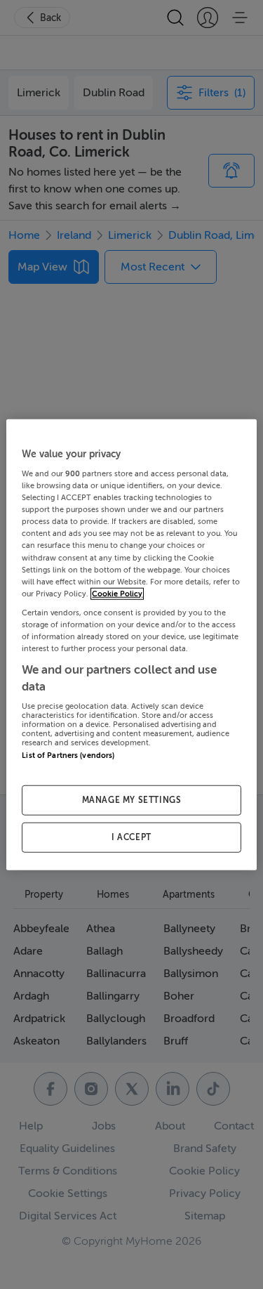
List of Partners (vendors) (68, 755)
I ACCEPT (131, 837)
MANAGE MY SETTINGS (132, 800)
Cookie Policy (117, 593)
